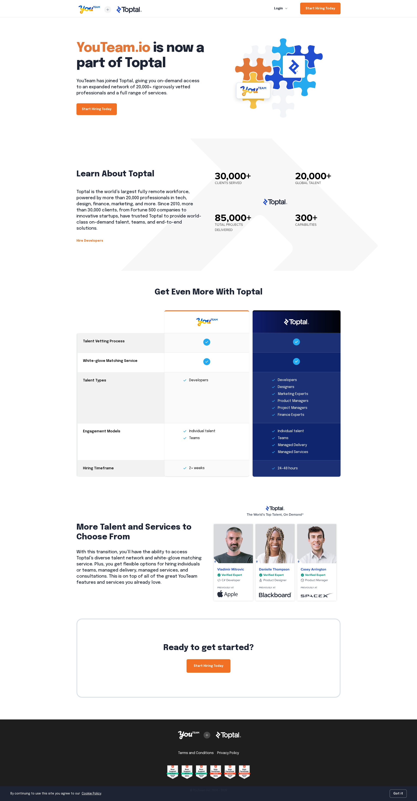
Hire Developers (89, 240)
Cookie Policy (91, 793)
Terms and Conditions (196, 753)
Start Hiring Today (320, 8)
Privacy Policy (228, 753)
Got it (398, 793)
